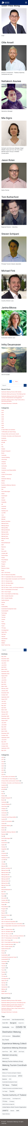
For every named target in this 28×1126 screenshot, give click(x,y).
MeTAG (5, 1069)
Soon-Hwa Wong (10, 5)
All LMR (3, 442)
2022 (2, 423)
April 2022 (3, 684)
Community (4, 466)
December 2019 (5, 733)
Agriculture (4, 440)
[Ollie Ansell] (14, 57)
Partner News (4, 555)
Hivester (3, 500)
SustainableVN (4, 610)
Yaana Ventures (6, 1113)
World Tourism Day (5, 645)
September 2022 (5, 673)
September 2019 (5, 737)
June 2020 (3, 724)
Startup (3, 602)
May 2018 (3, 750)
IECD (15, 1051)
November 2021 (5, 692)
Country (3, 472)
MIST (2, 544)
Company (3, 468)
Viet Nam (3, 634)
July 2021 (3, 701)
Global (2, 493)
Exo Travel (5, 1039)
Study (2, 604)
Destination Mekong (6, 478)
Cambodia (3, 455)
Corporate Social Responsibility (8, 470)
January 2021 (4, 714)
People (3, 557)
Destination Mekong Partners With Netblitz (11, 391)
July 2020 (3, 722)
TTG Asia (3, 628)
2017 (2, 412)
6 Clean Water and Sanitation (8, 429)
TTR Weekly (11, 1101)
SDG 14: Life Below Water (7, 583)
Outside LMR (4, 553)
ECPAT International (6, 1036)
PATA (10, 1079)
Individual (3, 508)
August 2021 (4, 699)
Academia (3, 438)
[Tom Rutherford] (14, 212)
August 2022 (4, 675)
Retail (2, 570)
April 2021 (3, 707)
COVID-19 (21, 1027)
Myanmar (3, 546)
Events (3, 483)
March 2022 (4, 686)
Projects (3, 564)
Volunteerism (4, 638)
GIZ (11, 1051)
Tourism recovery (6, 1098)
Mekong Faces (4, 523)
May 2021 (3, 705)
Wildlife (3, 642)
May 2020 (3, 726)
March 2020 (4, 731)
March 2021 (4, 709)
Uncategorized (4, 630)
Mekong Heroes (5, 525)
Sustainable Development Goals (8, 608)
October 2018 (4, 746)
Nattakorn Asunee (11, 81)
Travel (2, 625)
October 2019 (4, 735)
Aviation (3, 448)
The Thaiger (4, 1091)
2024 (2, 427)
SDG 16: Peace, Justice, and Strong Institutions (12, 587)
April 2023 (3, 667)
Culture (3, 476)
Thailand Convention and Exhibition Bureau (12, 1088)
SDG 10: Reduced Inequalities (8, 574)
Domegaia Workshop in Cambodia (9, 403)
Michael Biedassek (5, 542)
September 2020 (5, 718)
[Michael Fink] (14, 286)
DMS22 (3, 480)
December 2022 (5, 671)
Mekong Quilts (4, 532)
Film (2, 489)
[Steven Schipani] (14, 249)
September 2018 (5, 748)
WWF (17, 1110)
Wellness (3, 640)
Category (3, 461)
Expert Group (5, 1051)
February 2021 (4, 712)
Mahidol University (9, 1055)
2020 (2, 419)
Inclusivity (3, 506)
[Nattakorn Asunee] (14, 96)
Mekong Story (4, 536)
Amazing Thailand (6, 1019)
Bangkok (13, 1023)
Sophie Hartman (5, 600)
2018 (2, 414)
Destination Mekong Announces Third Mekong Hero (13, 394)
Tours (2, 621)
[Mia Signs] (14, 133)
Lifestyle (3, 517)
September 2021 (5, 697)
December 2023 (5, 658)
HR (2, 504)
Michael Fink (8, 270)
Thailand (3, 615)
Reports (3, 566)
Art (2, 444)
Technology (4, 613)
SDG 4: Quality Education (7, 596)
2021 (2, 421)
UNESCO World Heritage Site (8, 1104)
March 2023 (4, 669)
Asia (2, 446)
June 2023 (3, 665)
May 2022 (3, 682)
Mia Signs (6, 118)
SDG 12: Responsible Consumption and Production (13, 578)
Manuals (3, 519)
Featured (3, 487)
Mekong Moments (5, 529)
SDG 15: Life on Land (6, 585)
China (12, 1027)
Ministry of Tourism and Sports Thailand (11, 1072)
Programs (3, 561)
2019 (2, 416)
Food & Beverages (5, 491)
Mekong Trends (5, 538)
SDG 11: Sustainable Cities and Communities (11, 576)
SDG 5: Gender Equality (6, 598)
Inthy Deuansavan (11, 344)
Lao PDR (3, 512)
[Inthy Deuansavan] (14, 359)
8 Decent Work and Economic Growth (10, 434)
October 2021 (4, 694)
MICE (2, 540)
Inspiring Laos (4, 510)
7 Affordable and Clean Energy (8, 431)
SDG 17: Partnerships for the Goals (9, 589)
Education (16, 1036)
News (2, 549)
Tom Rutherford (9, 197)
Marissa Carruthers (5, 521)
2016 (2, 410)
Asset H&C (5, 1023)
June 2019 (3, 739)
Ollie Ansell (7, 42)
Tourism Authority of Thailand (14, 1095)
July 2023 (3, 663)
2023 (2, 425)
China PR (3, 463)
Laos (2, 515)
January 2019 (4, 744)
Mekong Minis (4, 527)
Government (4, 495)
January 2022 (4, 690)
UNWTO (5, 1110)
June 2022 (3, 680)
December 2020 (5, 716)
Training (3, 623)
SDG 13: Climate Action (6, 581)
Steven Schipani (10, 233)
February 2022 (4, 688)
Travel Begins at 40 (16, 1098)
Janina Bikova (8, 307)
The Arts (3, 617)
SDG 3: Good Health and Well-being (9, 593)
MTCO (20, 1076)
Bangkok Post (21, 1022)
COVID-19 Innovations (6, 474)
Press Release (4, 559)
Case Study (4, 459)
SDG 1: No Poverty (5, 572)
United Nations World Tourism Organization (14, 1107)
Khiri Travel (21, 1051)
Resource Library (5, 568)
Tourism (3, 619)
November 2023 (5, 660)
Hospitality (3, 502)
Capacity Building (5, 457)
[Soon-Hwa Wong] (14, 21)
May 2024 (3, 656)
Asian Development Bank (18, 1019)
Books (2, 453)
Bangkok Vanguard (5, 451)
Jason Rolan (8, 160)
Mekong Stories (5, 534)
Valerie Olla (4, 632)
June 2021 (3, 703)
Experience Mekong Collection (8, 485)
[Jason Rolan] (14, 175)
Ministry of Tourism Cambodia (9, 1076)
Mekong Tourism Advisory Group (12, 1061)
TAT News (5, 1085)
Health (2, 497)
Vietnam (3, 636)
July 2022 (3, 677)
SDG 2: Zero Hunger (6, 591)
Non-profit (3, 551)
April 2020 (3, 729)
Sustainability (4, 606)
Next (16, 381)
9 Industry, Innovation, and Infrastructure (11, 436)
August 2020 (4, 720)
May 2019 (3, 741)
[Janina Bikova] (14, 323)
